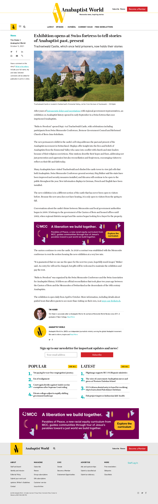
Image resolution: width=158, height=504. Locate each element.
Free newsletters (110, 467)
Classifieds (108, 474)
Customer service (40, 482)
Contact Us (54, 493)
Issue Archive (38, 486)
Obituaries (107, 470)
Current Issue (85, 27)
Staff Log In (133, 462)
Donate (59, 467)
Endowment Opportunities (66, 474)
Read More (71, 317)
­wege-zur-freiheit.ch (111, 301)
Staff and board (15, 467)
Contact (13, 486)
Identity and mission (17, 470)
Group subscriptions (41, 474)
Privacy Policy (38, 493)
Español (72, 27)
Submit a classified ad (88, 470)
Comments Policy (46, 493)
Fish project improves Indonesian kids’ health (105, 396)
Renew (122, 9)
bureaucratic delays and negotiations (64, 111)
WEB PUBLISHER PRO (21, 495)
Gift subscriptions (40, 478)
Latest (50, 27)
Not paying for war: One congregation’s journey (53, 373)
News (13, 35)
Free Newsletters (104, 27)
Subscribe (115, 9)
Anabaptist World (18, 43)
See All (72, 367)
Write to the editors (22, 66)
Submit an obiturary (87, 474)
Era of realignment (41, 379)
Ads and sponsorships (88, 467)
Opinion (60, 27)
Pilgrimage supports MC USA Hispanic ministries (106, 373)
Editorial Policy (15, 474)
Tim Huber (15, 40)
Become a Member (137, 9)
